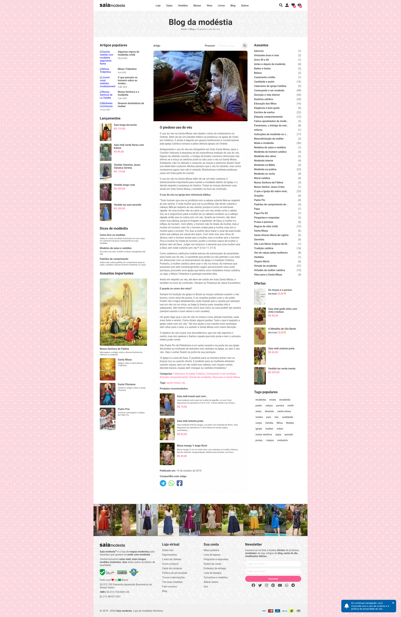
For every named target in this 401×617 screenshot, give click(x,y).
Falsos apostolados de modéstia (271, 121)
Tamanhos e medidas (216, 577)
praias (259, 440)
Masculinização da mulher (269, 138)
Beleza (258, 72)
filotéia (290, 422)
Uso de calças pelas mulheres (271, 252)
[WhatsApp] (286, 585)
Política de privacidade (174, 572)
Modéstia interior (263, 160)
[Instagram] (266, 585)
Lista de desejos (212, 572)
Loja (158, 5)
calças (269, 405)
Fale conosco (169, 586)
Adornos (259, 50)
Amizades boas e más (266, 55)
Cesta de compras (172, 568)
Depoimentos (169, 554)
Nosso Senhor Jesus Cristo (269, 186)
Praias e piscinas (263, 221)
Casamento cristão (264, 77)
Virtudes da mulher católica (269, 270)
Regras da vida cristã (266, 226)
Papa (257, 208)
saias (258, 411)
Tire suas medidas (172, 582)
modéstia (260, 399)
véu (183, 382)
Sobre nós (167, 550)
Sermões (259, 239)
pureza (280, 405)
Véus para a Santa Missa (226, 377)
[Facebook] (253, 585)
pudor (258, 405)
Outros (245, 5)
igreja (258, 428)
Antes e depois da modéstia (269, 64)
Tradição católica (263, 248)
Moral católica (262, 178)
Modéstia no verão (264, 173)
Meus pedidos (211, 550)
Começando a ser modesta (221, 373)
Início (184, 29)
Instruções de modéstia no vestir (271, 134)
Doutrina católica (263, 99)
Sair (206, 586)
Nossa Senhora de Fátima (268, 182)
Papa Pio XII (261, 213)
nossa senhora (263, 434)
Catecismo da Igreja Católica (189, 373)
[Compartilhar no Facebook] (179, 483)
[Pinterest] (273, 585)
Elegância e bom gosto (267, 107)
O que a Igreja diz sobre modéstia (271, 191)
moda (272, 399)
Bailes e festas (262, 68)
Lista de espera (212, 554)
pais (268, 417)
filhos (280, 422)
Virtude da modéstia (200, 377)
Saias (169, 5)
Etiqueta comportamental (174, 377)
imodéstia (284, 399)
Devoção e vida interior (267, 94)
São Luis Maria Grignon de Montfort (271, 243)
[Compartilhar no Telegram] (163, 483)
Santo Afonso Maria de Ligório (271, 235)
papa (278, 434)
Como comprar (170, 563)
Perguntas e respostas (266, 217)
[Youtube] (280, 585)
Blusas (197, 5)
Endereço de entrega (215, 568)
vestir (290, 405)
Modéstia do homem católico (270, 151)
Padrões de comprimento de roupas (271, 204)
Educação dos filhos (265, 103)
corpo (258, 422)
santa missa (173, 382)
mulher (269, 428)
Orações (258, 195)
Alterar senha (211, 582)
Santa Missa (261, 230)
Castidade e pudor (264, 81)
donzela (269, 411)
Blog (232, 5)
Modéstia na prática (265, 169)
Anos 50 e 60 (261, 59)
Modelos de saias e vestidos (270, 147)
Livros (221, 5)
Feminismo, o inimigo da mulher (271, 125)
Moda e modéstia (264, 143)
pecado (289, 434)
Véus (209, 5)
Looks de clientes (171, 559)
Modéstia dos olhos (265, 156)
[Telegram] (293, 585)
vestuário (282, 440)
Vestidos (183, 5)
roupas (270, 440)
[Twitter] (260, 585)
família (269, 422)
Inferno (258, 129)
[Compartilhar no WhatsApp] (171, 483)
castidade (287, 417)
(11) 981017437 (111, 596)
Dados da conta (212, 563)
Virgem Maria (261, 261)
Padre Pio (259, 200)
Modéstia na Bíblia (264, 164)
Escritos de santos (264, 112)
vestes (259, 417)
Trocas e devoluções (173, 577)
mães (280, 428)
